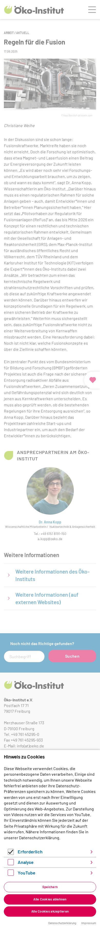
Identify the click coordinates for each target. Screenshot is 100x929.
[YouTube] (11, 874)
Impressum (88, 923)
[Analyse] (11, 863)
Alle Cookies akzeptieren (50, 911)
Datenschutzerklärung (39, 837)
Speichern (50, 887)
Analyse (26, 862)
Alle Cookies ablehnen (49, 899)
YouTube (26, 873)
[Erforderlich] (11, 853)
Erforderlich (30, 851)
